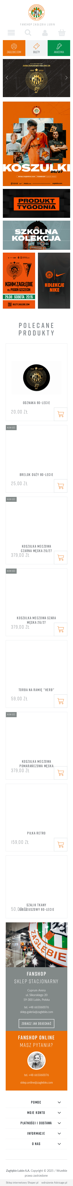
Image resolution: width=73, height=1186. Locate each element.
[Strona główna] (36, 12)
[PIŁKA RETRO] (36, 809)
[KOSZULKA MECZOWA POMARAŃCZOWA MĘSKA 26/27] (36, 737)
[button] (11, 33)
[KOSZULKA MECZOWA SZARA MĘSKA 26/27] (36, 594)
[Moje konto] (44, 33)
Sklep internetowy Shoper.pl (22, 1182)
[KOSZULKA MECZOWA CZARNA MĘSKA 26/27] (36, 522)
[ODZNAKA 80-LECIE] (36, 374)
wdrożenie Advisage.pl (54, 1182)
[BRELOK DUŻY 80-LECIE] (36, 450)
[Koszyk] (61, 32)
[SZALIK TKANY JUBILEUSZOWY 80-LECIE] (36, 881)
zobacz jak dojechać (37, 1023)
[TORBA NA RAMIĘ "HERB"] (36, 666)
